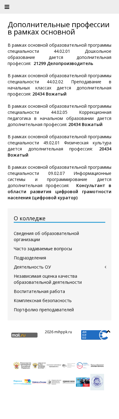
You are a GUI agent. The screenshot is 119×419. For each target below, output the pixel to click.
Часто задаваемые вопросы (43, 248)
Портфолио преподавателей (44, 309)
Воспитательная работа (39, 291)
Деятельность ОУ (32, 267)
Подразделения (30, 258)
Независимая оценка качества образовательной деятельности (48, 279)
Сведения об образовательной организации (46, 236)
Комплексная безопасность (43, 300)
